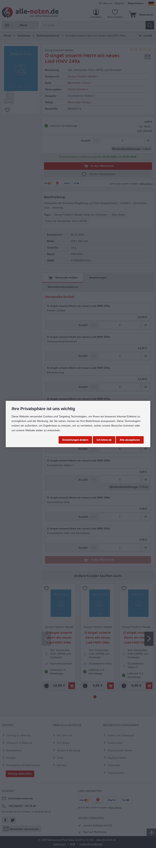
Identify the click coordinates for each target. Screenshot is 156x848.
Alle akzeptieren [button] (130, 439)
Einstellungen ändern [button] (75, 439)
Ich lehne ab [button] (104, 439)
